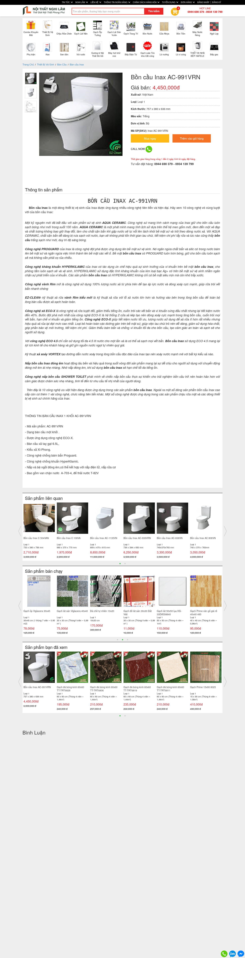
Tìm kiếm (154, 11)
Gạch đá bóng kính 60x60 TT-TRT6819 (137, 688)
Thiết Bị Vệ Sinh (45, 64)
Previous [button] (19, 531)
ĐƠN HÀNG (186, 2)
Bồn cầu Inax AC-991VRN (37, 687)
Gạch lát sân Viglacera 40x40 (72, 611)
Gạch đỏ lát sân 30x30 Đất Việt (138, 612)
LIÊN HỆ (94, 2)
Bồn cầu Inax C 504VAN (36, 538)
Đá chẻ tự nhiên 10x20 (102, 611)
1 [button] (120, 563)
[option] (39, 531)
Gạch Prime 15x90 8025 (203, 687)
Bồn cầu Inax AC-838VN (169, 538)
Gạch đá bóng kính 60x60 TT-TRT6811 (170, 688)
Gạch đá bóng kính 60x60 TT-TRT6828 (70, 688)
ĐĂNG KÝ (216, 2)
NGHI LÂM (80, 2)
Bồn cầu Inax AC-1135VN (103, 538)
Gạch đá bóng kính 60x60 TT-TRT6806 (104, 688)
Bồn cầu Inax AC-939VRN (137, 538)
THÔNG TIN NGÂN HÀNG (116, 2)
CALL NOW (138, 149)
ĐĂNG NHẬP (203, 2)
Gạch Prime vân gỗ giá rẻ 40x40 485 (203, 612)
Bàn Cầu (62, 64)
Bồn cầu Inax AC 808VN (203, 538)
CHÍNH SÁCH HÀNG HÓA (145, 2)
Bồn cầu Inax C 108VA (68, 538)
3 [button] (127, 639)
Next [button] (225, 531)
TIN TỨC (66, 2)
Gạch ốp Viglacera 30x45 (37, 611)
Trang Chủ (28, 64)
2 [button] (125, 563)
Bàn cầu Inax (77, 64)
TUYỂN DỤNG (169, 2)
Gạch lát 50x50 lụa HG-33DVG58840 (169, 612)
